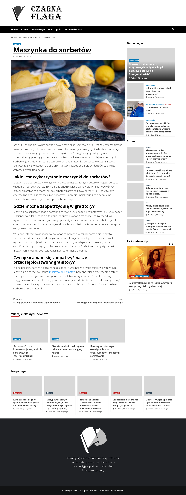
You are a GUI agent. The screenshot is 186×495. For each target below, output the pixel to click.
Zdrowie (168, 104)
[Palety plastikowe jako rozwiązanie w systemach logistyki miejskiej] (135, 209)
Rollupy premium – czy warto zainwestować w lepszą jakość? (158, 191)
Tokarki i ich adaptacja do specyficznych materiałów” (159, 91)
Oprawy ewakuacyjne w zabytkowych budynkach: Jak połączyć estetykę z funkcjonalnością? (146, 69)
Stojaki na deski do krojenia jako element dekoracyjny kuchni (68, 349)
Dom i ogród (54, 29)
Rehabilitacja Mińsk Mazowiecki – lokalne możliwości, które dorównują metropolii (91, 404)
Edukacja (17, 393)
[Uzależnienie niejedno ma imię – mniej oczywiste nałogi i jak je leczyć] (126, 386)
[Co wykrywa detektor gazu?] (135, 109)
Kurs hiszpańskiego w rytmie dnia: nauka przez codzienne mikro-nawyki (26, 402)
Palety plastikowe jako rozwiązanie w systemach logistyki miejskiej (159, 208)
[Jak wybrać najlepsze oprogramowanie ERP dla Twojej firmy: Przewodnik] (135, 226)
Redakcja (19, 57)
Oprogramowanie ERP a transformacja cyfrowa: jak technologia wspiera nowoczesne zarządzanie (158, 127)
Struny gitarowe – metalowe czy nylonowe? (36, 301)
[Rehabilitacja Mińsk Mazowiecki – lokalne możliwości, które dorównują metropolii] (93, 386)
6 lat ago (28, 57)
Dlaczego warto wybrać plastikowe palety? (100, 301)
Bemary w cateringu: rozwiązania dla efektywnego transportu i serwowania (105, 351)
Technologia (38, 29)
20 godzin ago (30, 409)
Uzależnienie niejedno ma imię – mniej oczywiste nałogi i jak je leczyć (125, 402)
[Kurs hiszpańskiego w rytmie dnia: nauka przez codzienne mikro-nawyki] (26, 386)
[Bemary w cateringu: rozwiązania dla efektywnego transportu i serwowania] (106, 331)
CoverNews (104, 490)
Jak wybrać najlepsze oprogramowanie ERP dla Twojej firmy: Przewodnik (158, 226)
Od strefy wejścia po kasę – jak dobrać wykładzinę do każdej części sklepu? (159, 173)
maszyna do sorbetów (62, 272)
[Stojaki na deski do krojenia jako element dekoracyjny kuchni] (68, 331)
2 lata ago (160, 135)
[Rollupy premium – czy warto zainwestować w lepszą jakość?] (135, 191)
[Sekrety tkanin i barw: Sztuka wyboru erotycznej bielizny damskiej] (151, 262)
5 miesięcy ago (162, 197)
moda (132, 276)
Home (14, 29)
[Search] (173, 29)
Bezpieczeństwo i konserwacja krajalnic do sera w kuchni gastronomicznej (27, 351)
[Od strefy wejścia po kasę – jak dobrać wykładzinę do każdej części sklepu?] (135, 173)
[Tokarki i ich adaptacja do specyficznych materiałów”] (135, 91)
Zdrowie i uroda (73, 29)
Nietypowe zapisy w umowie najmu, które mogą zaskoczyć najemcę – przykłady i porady (158, 154)
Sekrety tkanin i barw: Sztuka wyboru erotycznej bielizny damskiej (150, 284)
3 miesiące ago (162, 179)
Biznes (24, 29)
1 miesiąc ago (162, 162)
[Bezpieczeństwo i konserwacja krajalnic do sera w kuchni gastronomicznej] (29, 331)
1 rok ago (28, 360)
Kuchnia (17, 44)
